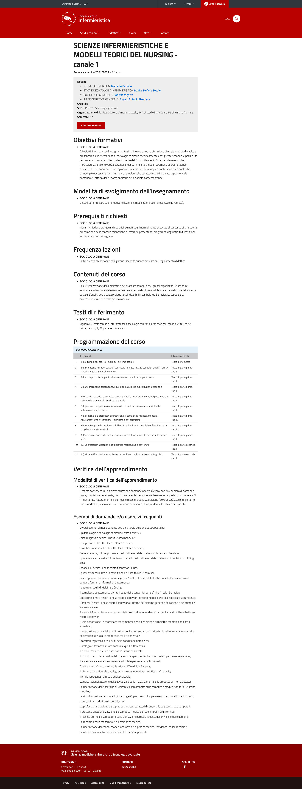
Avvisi (132, 33)
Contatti (164, 33)
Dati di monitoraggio (120, 783)
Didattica (113, 33)
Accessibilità (97, 783)
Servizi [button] (187, 4)
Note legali (80, 783)
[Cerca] (236, 18)
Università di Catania (71, 3)
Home (69, 33)
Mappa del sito (143, 783)
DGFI (86, 3)
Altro (146, 33)
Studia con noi (88, 33)
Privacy (65, 783)
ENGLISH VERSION (91, 125)
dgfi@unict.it (129, 767)
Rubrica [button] (169, 4)
